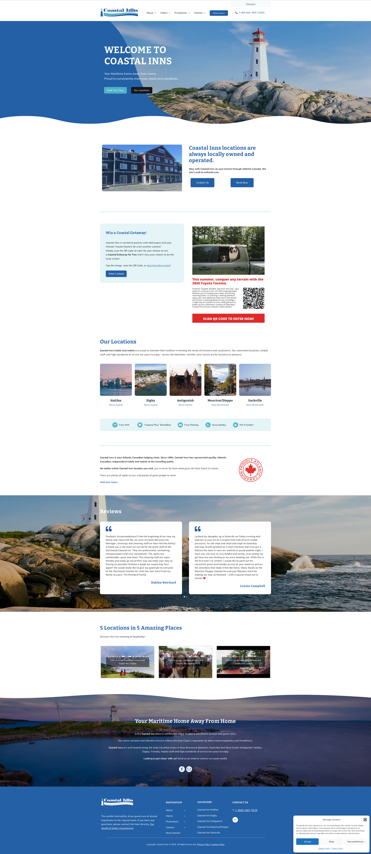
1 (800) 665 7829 (246, 810)
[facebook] (182, 769)
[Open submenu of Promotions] (184, 822)
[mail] (189, 769)
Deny (331, 841)
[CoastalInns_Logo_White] (117, 799)
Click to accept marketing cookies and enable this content (127, 662)
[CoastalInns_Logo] (119, 9)
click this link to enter (158, 265)
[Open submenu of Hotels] (184, 816)
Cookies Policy (324, 848)
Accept (307, 841)
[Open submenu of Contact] (184, 827)
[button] (365, 819)
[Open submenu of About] (184, 810)
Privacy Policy (337, 848)
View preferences (355, 841)
